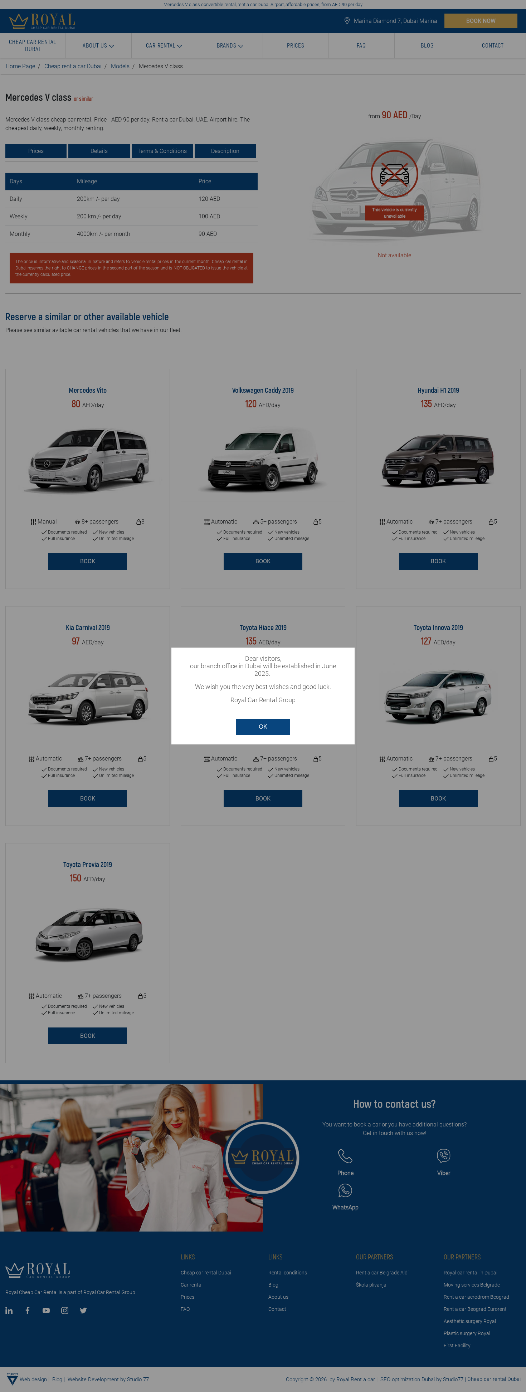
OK (263, 726)
